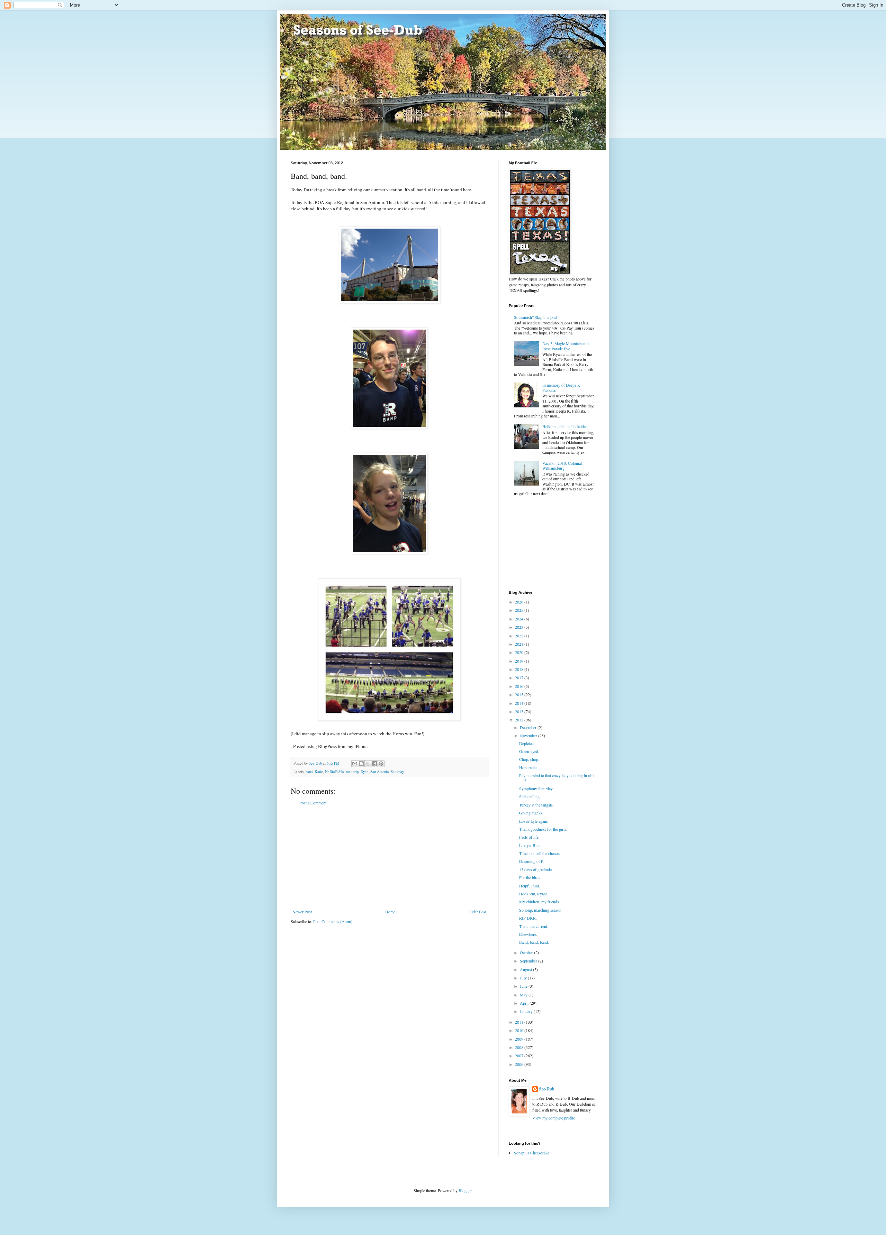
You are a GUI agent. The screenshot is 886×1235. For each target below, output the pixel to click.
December (528, 727)
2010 (519, 1030)
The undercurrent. (533, 926)
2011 (519, 1022)
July (524, 977)
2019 (519, 661)
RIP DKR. (528, 918)
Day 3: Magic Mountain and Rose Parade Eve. (565, 346)
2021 (519, 644)
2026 (519, 602)
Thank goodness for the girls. (543, 829)
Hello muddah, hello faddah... (566, 426)
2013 (519, 711)
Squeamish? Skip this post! (536, 317)
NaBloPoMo (334, 771)
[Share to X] (367, 763)
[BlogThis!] (361, 763)
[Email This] (354, 763)
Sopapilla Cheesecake (531, 1152)
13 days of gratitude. (536, 869)
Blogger (465, 1190)
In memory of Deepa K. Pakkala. (561, 387)
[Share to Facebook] (374, 763)
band (309, 771)
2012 (519, 719)
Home (390, 911)
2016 (519, 686)
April (525, 1003)
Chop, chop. (529, 759)
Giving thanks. (531, 812)
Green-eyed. (529, 751)
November (529, 735)
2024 (519, 618)
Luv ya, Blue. (530, 845)
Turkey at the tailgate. (536, 805)
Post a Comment (312, 802)
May (524, 994)
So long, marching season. (540, 910)
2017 (519, 677)
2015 (519, 694)
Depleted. (527, 743)
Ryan (364, 771)
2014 (519, 703)
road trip (352, 771)
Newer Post (302, 911)
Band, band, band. (534, 942)
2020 (519, 652)
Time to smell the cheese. (539, 853)
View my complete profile (553, 1118)
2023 (519, 627)
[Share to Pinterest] (381, 763)
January (527, 1011)
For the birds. (530, 877)
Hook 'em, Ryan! (533, 893)
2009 (519, 1039)
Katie (319, 771)
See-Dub (546, 1089)
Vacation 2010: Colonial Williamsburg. (562, 465)
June (524, 986)
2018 (519, 669)
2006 (519, 1064)
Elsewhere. (528, 934)
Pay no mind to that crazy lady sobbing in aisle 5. (557, 778)
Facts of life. (529, 837)
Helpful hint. (529, 885)
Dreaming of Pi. (532, 861)
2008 (519, 1047)
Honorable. (528, 767)
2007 (519, 1055)
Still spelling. (530, 796)
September (529, 961)
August (526, 969)
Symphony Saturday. (536, 788)
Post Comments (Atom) (332, 921)
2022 (519, 635)
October (527, 952)
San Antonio (379, 771)
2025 (519, 610)
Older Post (477, 911)
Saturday (397, 771)
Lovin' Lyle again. (533, 821)
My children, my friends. (539, 901)
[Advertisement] (389, 857)
